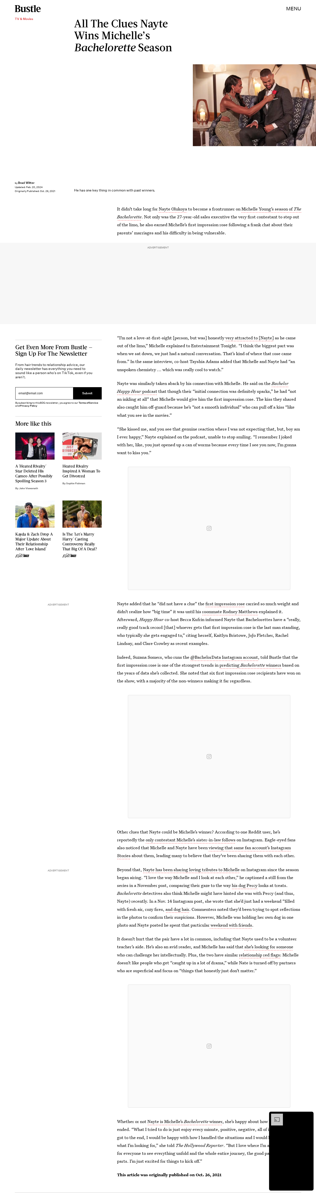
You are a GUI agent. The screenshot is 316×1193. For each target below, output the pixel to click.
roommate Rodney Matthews (230, 611)
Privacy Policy (28, 405)
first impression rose (225, 603)
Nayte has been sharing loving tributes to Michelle (191, 869)
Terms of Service (88, 402)
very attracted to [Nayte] (249, 338)
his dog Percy (244, 885)
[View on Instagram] (209, 528)
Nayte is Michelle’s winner (184, 1121)
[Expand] (274, 1116)
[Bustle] (28, 8)
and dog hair (177, 909)
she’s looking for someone (268, 947)
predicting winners (250, 665)
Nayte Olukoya (173, 209)
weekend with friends (231, 925)
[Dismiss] (308, 1116)
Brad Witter (26, 183)
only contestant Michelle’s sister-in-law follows (191, 840)
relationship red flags (259, 955)
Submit (87, 393)
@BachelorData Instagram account (224, 657)
